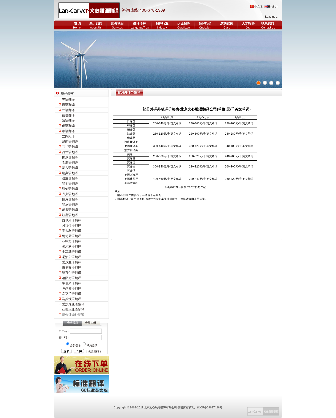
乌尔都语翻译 (71, 288)
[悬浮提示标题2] (265, 83)
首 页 (77, 23)
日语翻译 (68, 105)
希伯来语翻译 (71, 283)
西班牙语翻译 (71, 220)
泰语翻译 (68, 131)
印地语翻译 (70, 183)
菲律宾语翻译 (71, 241)
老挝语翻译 (70, 210)
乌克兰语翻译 (71, 293)
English (272, 6)
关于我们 (95, 23)
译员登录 (91, 345)
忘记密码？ (95, 351)
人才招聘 (248, 23)
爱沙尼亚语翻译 (73, 304)
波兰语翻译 (70, 178)
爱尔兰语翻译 (71, 262)
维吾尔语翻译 (71, 272)
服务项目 (117, 23)
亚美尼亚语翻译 (73, 309)
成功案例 (226, 23)
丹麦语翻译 (70, 194)
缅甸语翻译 (70, 189)
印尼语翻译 (70, 204)
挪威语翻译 (70, 157)
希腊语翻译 (70, 162)
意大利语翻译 (71, 231)
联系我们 (267, 23)
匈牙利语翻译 (71, 246)
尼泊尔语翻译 (71, 257)
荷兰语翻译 (70, 152)
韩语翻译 (68, 110)
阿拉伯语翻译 (71, 225)
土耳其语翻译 (71, 251)
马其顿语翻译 (71, 299)
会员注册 (90, 322)
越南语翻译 (70, 141)
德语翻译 (68, 115)
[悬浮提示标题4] (278, 83)
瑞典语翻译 (70, 173)
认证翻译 (183, 23)
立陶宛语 (68, 136)
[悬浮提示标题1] (258, 83)
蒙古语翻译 (70, 168)
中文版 (258, 6)
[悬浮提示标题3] (271, 83)
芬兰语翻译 (70, 147)
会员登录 (76, 345)
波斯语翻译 (70, 215)
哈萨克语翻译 (71, 278)
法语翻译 (68, 120)
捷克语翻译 (70, 199)
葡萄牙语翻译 (71, 236)
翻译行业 (162, 23)
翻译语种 (139, 23)
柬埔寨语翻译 (71, 267)
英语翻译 (68, 99)
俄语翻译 (68, 126)
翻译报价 (205, 23)
